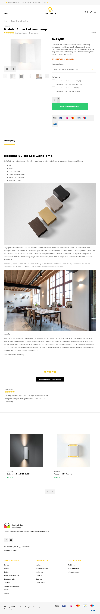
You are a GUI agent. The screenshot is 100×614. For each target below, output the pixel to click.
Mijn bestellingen (73, 568)
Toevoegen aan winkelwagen (70, 106)
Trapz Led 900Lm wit (63, 474)
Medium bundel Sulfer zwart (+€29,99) (69, 84)
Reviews (6, 568)
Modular (7, 26)
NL (45, 2)
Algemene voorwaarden (12, 586)
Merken (38, 565)
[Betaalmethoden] (55, 118)
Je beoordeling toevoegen (50, 379)
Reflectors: (56, 77)
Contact (6, 565)
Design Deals (40, 582)
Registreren (71, 565)
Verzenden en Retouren (11, 575)
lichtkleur (27, 267)
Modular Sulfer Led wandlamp (20, 21)
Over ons (39, 579)
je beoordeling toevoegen (31, 33)
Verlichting (39, 572)
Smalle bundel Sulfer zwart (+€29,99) (69, 81)
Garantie (7, 582)
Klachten (7, 593)
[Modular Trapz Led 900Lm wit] (73, 450)
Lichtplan (39, 575)
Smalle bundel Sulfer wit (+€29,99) (68, 88)
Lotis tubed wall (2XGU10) (18, 474)
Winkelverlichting (42, 568)
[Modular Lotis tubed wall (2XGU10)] (26, 450)
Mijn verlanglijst (73, 572)
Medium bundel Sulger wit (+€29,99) (68, 91)
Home (5, 21)
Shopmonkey (8, 609)
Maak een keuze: (58, 64)
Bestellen (7, 572)
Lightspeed (30, 607)
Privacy (6, 590)
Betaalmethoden (9, 579)
